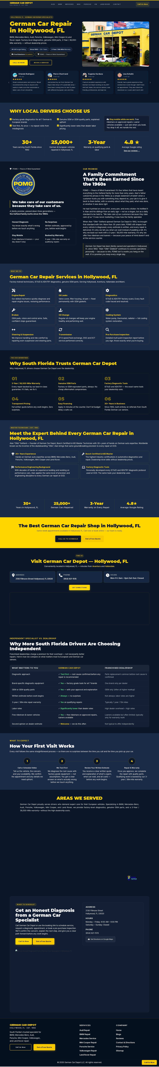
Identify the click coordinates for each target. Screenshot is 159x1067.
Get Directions (79, 587)
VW (95, 4)
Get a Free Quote (92, 539)
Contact (117, 4)
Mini (78, 4)
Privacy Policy (122, 1047)
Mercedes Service (88, 1038)
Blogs (118, 1034)
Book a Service (41, 62)
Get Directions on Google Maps (101, 939)
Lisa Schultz (128, 74)
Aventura (96, 566)
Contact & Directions (125, 1042)
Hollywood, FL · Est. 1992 (19, 5)
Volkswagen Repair (88, 1051)
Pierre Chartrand (60, 74)
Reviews (120, 1038)
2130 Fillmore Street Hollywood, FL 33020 (34, 579)
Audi (53, 4)
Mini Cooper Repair (88, 1042)
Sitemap (120, 1051)
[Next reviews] (150, 82)
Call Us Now (142, 4)
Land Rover (105, 4)
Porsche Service (87, 1047)
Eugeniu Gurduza (95, 74)
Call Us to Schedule (68, 539)
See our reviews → (132, 151)
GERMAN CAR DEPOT (21, 3)
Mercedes (69, 4)
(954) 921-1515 (69, 579)
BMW (60, 4)
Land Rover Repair (88, 1055)
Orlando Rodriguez (26, 74)
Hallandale (109, 566)
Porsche (87, 4)
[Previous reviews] (9, 82)
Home (118, 1030)
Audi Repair (85, 1030)
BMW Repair (85, 1034)
